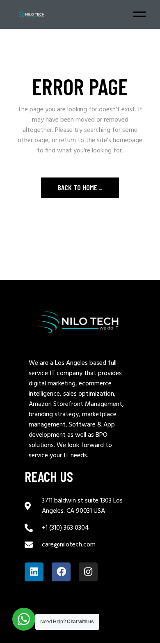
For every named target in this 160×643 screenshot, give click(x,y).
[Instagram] (88, 571)
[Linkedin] (34, 571)
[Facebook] (61, 571)
